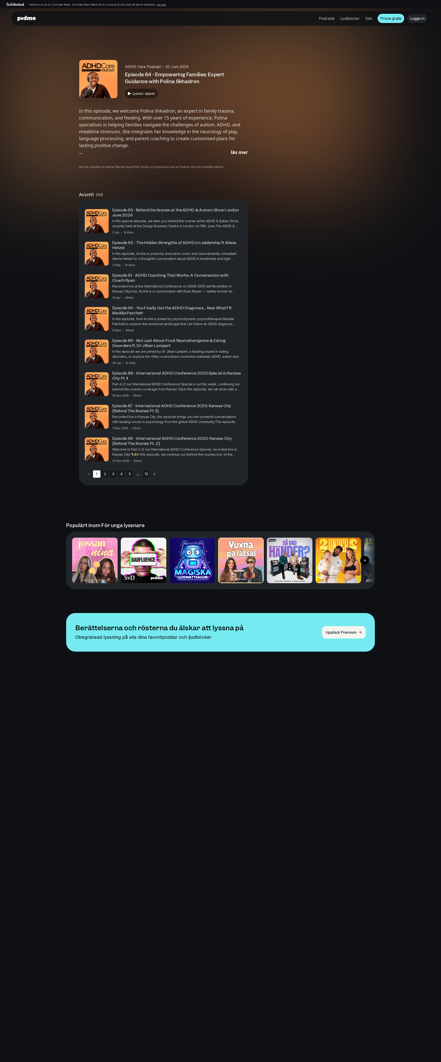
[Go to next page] (154, 474)
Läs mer (161, 4)
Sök (368, 18)
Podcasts (327, 18)
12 (146, 474)
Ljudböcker (350, 18)
